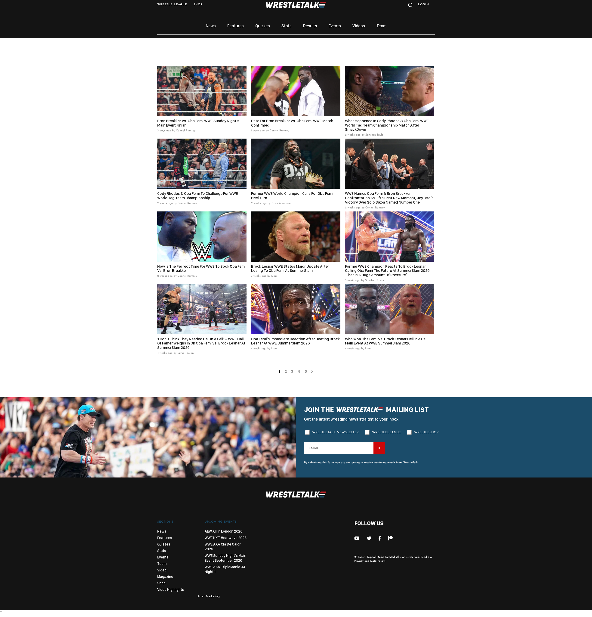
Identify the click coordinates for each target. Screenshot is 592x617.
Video (161, 570)
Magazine (165, 576)
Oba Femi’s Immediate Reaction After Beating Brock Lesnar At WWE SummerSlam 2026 (295, 341)
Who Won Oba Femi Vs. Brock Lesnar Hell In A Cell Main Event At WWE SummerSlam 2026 (386, 341)
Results (310, 25)
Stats (286, 25)
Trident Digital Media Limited (376, 557)
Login (423, 4)
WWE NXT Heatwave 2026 (226, 538)
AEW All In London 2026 (223, 531)
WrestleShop (426, 432)
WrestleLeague (386, 432)
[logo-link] (296, 7)
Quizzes (262, 25)
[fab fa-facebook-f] (380, 538)
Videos (358, 25)
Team (381, 25)
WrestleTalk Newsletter (335, 432)
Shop (161, 583)
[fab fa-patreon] (390, 538)
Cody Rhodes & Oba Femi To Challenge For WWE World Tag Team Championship (197, 195)
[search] (409, 6)
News (211, 25)
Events (335, 25)
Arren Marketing (208, 596)
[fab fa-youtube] (357, 538)
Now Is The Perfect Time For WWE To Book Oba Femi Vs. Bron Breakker (201, 268)
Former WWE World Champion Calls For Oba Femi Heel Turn (292, 195)
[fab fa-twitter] (369, 538)
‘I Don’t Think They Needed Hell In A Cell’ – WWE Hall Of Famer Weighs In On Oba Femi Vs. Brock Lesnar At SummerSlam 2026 (201, 343)
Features (235, 25)
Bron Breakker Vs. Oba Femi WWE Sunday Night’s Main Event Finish (198, 123)
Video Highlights (170, 589)
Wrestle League (172, 4)
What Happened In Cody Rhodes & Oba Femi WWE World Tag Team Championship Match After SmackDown (387, 125)
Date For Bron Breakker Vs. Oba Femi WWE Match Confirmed (292, 123)
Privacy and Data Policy (369, 561)
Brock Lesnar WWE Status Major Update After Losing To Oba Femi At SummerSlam (290, 268)
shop (198, 4)
